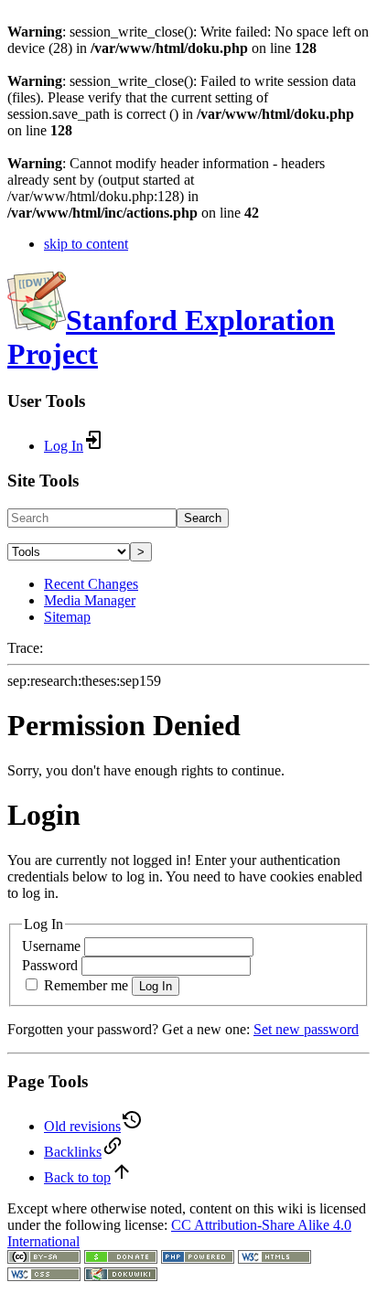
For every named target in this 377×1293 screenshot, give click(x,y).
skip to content (86, 243)
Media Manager (89, 600)
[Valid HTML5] (274, 1258)
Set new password (306, 1029)
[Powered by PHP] (197, 1258)
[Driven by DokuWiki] (120, 1276)
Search (202, 518)
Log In (155, 986)
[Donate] (120, 1258)
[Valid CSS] (44, 1276)
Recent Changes (91, 584)
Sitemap (67, 617)
